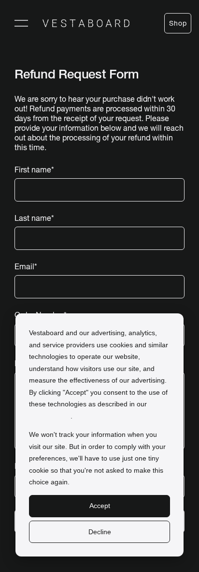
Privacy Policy (50, 416)
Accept (99, 506)
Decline (99, 532)
